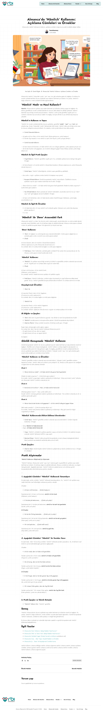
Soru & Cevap (88, 4)
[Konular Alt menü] (81, 4)
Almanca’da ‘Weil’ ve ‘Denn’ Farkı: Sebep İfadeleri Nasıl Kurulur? (42, 634)
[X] (25, 661)
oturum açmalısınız (39, 683)
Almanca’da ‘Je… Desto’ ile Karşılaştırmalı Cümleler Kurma (40, 641)
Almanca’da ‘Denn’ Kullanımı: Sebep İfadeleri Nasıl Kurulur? (40, 631)
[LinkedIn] (28, 661)
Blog (98, 4)
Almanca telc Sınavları (54, 4)
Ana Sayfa (27, 91)
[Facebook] (22, 661)
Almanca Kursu (67, 4)
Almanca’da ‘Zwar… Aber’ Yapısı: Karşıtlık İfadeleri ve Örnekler (41, 639)
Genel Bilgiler (36, 91)
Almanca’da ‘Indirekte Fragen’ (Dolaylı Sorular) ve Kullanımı (40, 636)
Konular (77, 4)
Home (42, 4)
